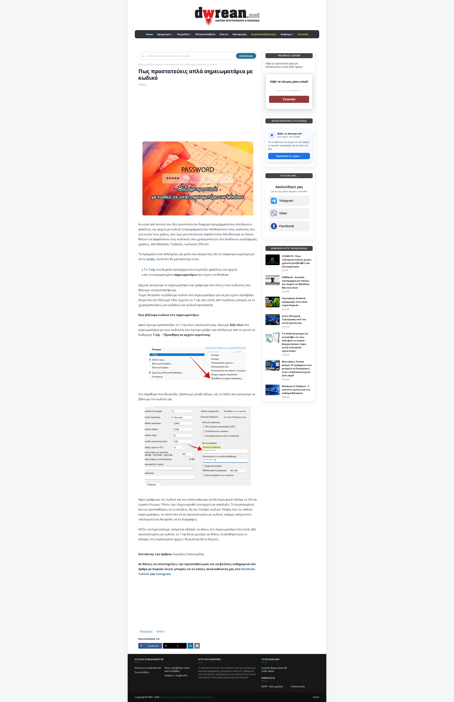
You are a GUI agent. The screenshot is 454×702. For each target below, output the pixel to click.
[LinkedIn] (190, 646)
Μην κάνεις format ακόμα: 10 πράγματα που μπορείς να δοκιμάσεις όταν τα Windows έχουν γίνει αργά (297, 368)
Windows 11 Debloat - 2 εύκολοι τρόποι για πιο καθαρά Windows (296, 390)
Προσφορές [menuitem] (239, 34)
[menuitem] (263, 34)
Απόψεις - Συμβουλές (176, 675)
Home (316, 697)
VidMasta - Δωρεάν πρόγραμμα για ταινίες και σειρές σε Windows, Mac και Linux (296, 282)
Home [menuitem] (149, 34)
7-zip (151, 269)
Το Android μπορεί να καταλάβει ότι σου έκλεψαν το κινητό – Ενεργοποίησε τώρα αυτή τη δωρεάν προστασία (295, 342)
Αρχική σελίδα (145, 64)
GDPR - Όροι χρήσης (272, 686)
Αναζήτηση (246, 55)
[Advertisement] (197, 116)
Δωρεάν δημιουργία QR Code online (274, 669)
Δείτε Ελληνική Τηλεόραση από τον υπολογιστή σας (294, 319)
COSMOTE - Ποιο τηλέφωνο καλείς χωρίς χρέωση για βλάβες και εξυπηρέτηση (296, 261)
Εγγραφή (289, 99)
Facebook (248, 569)
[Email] (197, 646)
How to (158, 64)
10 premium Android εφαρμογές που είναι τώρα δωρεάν (295, 302)
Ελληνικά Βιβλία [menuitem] (205, 34)
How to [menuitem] (224, 34)
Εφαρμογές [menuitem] (164, 34)
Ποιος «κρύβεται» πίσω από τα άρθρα (177, 669)
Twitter (144, 574)
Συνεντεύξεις (142, 672)
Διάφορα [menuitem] (286, 34)
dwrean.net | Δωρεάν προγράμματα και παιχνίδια (187, 697)
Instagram (163, 574)
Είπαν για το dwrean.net (148, 667)
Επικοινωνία (298, 686)
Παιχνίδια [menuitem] (183, 34)
